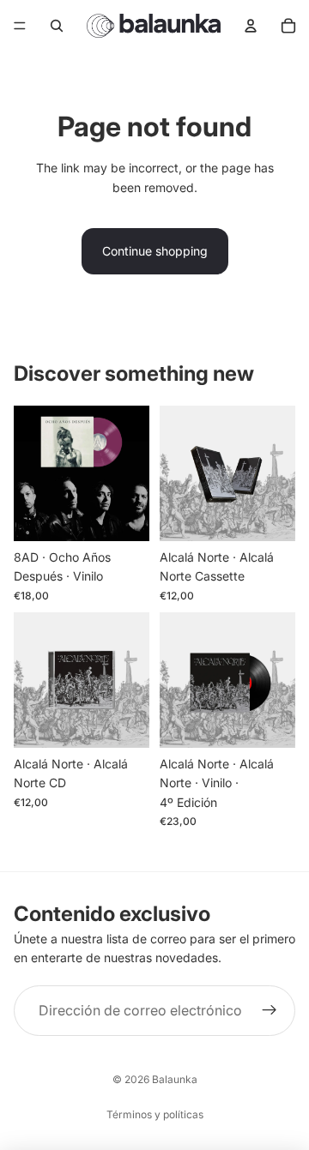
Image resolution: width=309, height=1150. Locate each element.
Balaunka (174, 1079)
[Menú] (19, 25)
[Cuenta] (251, 26)
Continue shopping (155, 251)
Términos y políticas (154, 1114)
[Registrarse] (269, 1011)
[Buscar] (57, 26)
